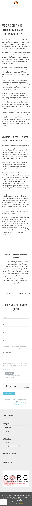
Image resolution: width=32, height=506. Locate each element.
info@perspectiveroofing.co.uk (15, 446)
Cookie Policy (7, 427)
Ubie (21, 503)
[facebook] (4, 467)
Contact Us (6, 431)
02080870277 (6, 234)
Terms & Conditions (8, 420)
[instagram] (7, 467)
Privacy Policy (7, 424)
